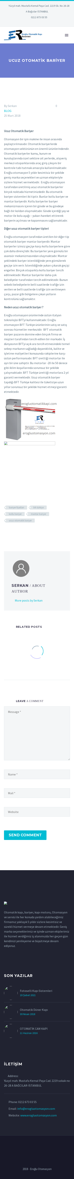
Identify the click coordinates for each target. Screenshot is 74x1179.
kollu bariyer (15, 514)
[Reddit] (33, 531)
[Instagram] (37, 22)
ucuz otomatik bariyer (20, 520)
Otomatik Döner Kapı (34, 1010)
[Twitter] (31, 22)
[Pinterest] (43, 22)
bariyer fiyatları (16, 507)
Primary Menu (66, 35)
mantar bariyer (38, 514)
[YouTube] (48, 22)
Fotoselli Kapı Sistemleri (36, 991)
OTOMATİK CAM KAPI (34, 1029)
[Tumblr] (22, 531)
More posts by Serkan (29, 600)
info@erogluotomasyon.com (36, 1109)
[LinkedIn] (25, 22)
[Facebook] (6, 531)
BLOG (7, 111)
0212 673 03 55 (39, 17)
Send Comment (25, 835)
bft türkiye (38, 507)
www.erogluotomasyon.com (38, 1115)
